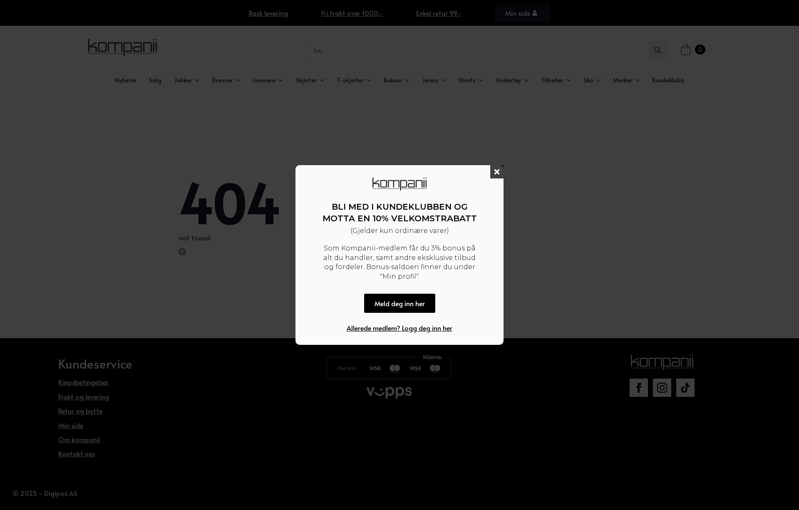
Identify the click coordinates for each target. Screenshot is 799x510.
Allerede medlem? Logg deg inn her (399, 327)
